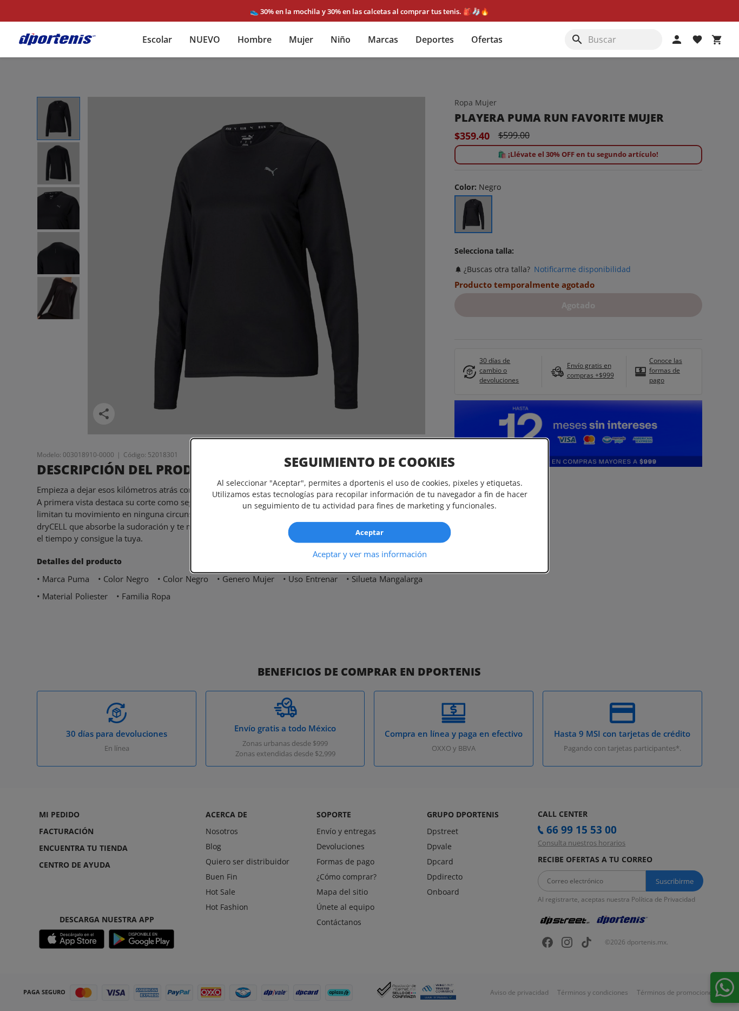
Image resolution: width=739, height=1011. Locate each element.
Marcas (383, 39)
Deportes (434, 39)
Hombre (254, 39)
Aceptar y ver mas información (370, 553)
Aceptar (369, 532)
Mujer (301, 39)
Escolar (157, 39)
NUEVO (204, 39)
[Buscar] (577, 39)
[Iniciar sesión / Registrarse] (676, 39)
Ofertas (487, 39)
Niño (341, 39)
